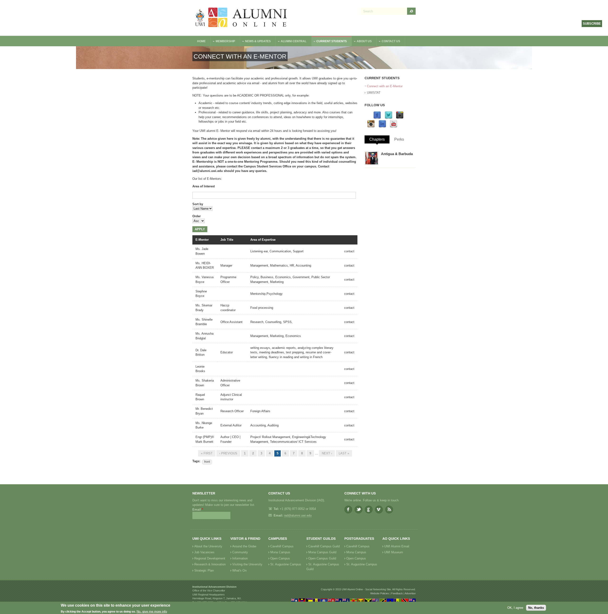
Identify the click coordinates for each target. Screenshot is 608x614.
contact (349, 251)
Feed (389, 509)
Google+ (369, 509)
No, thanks (536, 607)
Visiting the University (247, 564)
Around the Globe (244, 546)
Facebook (348, 509)
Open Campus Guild (322, 558)
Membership (223, 42)
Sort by (197, 204)
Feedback (397, 593)
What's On (239, 570)
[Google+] (400, 118)
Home (201, 41)
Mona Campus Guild (322, 552)
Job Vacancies (204, 552)
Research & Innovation (210, 564)
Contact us (388, 42)
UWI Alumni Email (396, 546)
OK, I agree (515, 607)
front (207, 461)
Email (197, 509)
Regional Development (209, 558)
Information (240, 558)
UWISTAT (373, 92)
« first (207, 453)
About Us (362, 42)
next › (327, 453)
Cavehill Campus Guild (324, 546)
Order (196, 216)
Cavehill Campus (282, 546)
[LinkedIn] (382, 127)
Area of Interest (203, 186)
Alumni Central (291, 42)
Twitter (358, 509)
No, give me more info (152, 612)
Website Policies (379, 593)
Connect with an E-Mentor (385, 86)
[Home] (241, 18)
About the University (208, 546)
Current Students (329, 42)
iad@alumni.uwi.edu (298, 515)
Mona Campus (280, 552)
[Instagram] (371, 127)
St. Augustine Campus (285, 564)
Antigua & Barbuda (397, 154)
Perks (399, 139)
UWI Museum (393, 552)
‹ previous (228, 453)
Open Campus (280, 558)
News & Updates (255, 42)
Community (240, 552)
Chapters (377, 139)
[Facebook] (377, 118)
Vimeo (379, 509)
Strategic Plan (204, 570)
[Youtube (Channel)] (393, 127)
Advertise (410, 593)
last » (344, 453)
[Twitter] (388, 118)
